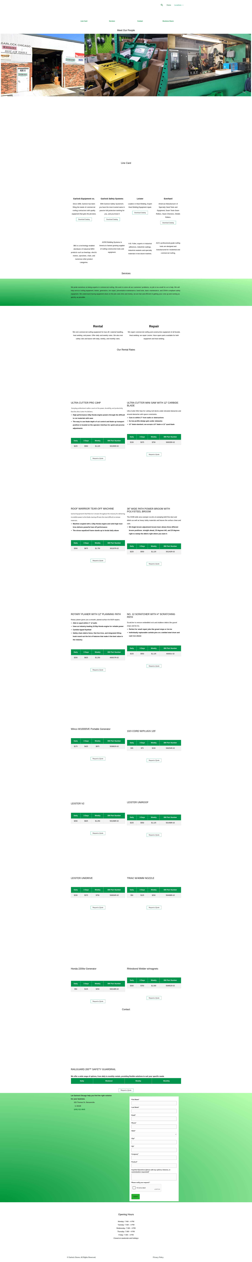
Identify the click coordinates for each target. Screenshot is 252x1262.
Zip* (132, 1146)
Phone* (133, 1123)
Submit (135, 1196)
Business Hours (168, 21)
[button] (162, 5)
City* (133, 1138)
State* (133, 1131)
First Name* (135, 1099)
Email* (133, 1115)
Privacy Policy (158, 1257)
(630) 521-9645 (79, 1109)
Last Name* (135, 1107)
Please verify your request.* (140, 1182)
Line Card (84, 21)
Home (169, 5)
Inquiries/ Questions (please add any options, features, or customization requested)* (150, 1171)
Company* (134, 1154)
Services (112, 21)
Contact (140, 21)
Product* (134, 1162)
